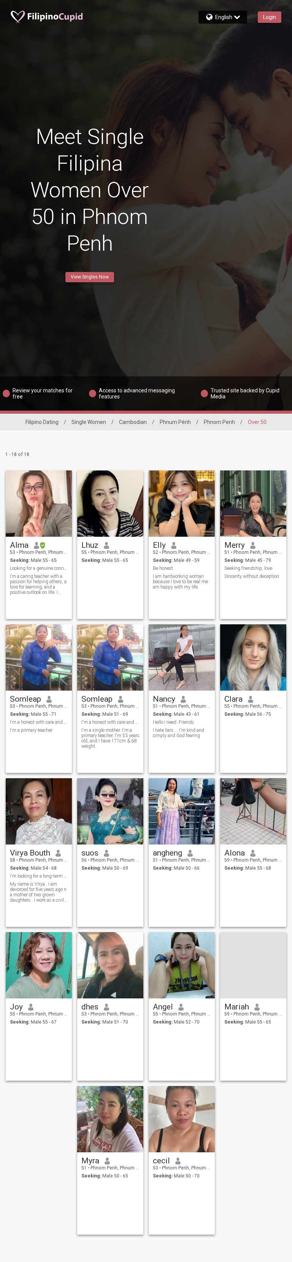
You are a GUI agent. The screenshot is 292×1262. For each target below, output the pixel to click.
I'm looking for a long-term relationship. (39, 876)
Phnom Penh (219, 422)
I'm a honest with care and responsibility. (39, 722)
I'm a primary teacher (31, 730)
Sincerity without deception (251, 576)
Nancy (164, 699)
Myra (90, 1160)
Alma (19, 545)
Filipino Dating (42, 422)
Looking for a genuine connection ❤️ (39, 568)
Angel (163, 1006)
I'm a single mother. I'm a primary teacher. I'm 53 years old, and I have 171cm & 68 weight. (110, 738)
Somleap (25, 699)
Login (269, 17)
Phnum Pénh (175, 422)
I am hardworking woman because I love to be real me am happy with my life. (180, 582)
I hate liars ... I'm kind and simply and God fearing (178, 733)
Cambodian (133, 422)
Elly (159, 545)
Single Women (88, 422)
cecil (161, 1160)
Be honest (163, 568)
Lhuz (89, 545)
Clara (233, 699)
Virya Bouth (30, 852)
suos (89, 852)
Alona (234, 852)
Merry (234, 545)
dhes (89, 1006)
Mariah (236, 1006)
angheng (167, 852)
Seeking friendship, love (248, 568)
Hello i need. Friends (173, 722)
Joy (16, 1006)
